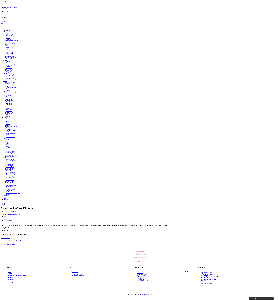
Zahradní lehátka (10, 100)
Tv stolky (8, 39)
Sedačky (8, 42)
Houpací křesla (9, 47)
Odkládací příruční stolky (12, 40)
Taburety (8, 45)
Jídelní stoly (9, 49)
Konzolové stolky (10, 85)
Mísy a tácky (9, 134)
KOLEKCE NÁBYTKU (207, 272)
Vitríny (8, 38)
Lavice (7, 86)
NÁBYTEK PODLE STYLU (208, 274)
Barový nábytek (10, 56)
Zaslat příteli (6, 219)
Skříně (7, 62)
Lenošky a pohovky (10, 43)
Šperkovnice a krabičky (11, 130)
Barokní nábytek (10, 184)
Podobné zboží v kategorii (11, 241)
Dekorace (5, 120)
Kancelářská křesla (10, 75)
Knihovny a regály (10, 36)
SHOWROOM (140, 261)
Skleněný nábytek (10, 181)
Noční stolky (9, 65)
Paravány (8, 148)
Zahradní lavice (9, 101)
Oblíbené (3, 5)
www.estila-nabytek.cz (142, 294)
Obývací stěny (9, 35)
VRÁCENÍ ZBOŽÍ (141, 279)
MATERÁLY (204, 280)
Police (7, 139)
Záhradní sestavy (10, 104)
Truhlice (8, 142)
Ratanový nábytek (10, 170)
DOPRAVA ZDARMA (140, 258)
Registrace (3, 3)
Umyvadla (8, 95)
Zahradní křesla (9, 98)
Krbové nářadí (9, 155)
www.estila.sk (151, 294)
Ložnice (5, 60)
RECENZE (10, 281)
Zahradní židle (9, 99)
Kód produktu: (4, 223)
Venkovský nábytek (10, 164)
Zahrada (5, 96)
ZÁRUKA (139, 276)
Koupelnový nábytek (11, 92)
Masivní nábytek (10, 180)
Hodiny (8, 131)
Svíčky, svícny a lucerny (12, 126)
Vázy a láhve (9, 129)
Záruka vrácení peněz (5, 238)
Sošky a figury (9, 125)
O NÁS (9, 272)
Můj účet (5, 8)
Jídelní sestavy (9, 53)
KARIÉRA (10, 277)
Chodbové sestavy (10, 82)
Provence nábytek (10, 169)
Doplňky (5, 138)
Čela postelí (9, 69)
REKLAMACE (140, 278)
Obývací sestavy (10, 34)
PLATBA (10, 274)
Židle (7, 88)
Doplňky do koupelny (11, 94)
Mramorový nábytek (11, 185)
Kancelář (5, 73)
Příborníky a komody (11, 52)
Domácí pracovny (10, 74)
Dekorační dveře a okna (11, 150)
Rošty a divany (9, 72)
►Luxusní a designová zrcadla (8, 244)
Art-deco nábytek (10, 163)
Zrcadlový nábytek (10, 174)
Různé (7, 122)
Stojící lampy (9, 109)
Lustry (7, 108)
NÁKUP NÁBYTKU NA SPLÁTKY (17, 275)
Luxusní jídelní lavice (11, 58)
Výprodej (5, 199)
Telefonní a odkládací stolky (12, 87)
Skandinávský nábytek (11, 176)
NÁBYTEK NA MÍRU (77, 274)
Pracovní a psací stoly (11, 79)
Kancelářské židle (10, 78)
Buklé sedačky (9, 191)
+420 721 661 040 (140, 251)
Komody (8, 66)
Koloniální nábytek (10, 160)
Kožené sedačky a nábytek (12, 178)
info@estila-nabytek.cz (140, 254)
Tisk (5, 216)
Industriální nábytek (10, 168)
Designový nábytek (10, 177)
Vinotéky (8, 147)
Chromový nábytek (10, 189)
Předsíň (5, 81)
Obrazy (8, 121)
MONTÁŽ (74, 273)
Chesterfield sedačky (11, 173)
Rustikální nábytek (10, 172)
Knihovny (8, 77)
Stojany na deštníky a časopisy (13, 156)
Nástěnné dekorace (10, 137)
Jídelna (5, 48)
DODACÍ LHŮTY (141, 275)
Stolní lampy (9, 111)
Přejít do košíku (4, 23)
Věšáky (8, 90)
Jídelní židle (9, 51)
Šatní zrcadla (9, 68)
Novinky (5, 195)
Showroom (6, 197)
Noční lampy (9, 107)
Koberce (8, 124)
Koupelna (5, 91)
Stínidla (8, 116)
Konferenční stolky (10, 32)
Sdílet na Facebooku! (8, 218)
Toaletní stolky (9, 70)
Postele (8, 61)
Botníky (8, 83)
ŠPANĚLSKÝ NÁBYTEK (207, 278)
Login (6, 11)
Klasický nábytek (10, 159)
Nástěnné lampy (10, 114)
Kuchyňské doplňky (11, 57)
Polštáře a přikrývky (11, 133)
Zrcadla (5, 117)
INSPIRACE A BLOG (206, 283)
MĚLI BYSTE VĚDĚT (206, 275)
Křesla (7, 44)
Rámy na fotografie (10, 135)
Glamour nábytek (10, 194)
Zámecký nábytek (10, 182)
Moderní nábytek (10, 167)
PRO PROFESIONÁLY (142, 280)
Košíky (8, 128)
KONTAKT (11, 282)
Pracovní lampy (10, 112)
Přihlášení (3, 2)
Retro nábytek (9, 161)
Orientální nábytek (10, 186)
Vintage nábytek (10, 165)
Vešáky (8, 141)
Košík (2, 13)
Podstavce (8, 144)
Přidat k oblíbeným (7, 220)
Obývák (5, 31)
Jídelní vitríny (9, 55)
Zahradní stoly (9, 103)
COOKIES (10, 279)
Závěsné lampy (9, 113)
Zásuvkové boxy (10, 152)
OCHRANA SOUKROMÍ (143, 274)
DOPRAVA (75, 272)
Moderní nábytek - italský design (13, 193)
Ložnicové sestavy (10, 64)
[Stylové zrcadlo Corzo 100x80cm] (11, 214)
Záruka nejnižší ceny (5, 236)
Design (5, 198)
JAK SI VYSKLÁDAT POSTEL (209, 279)
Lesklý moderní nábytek (11, 187)
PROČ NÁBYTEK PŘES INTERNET (210, 276)
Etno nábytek (9, 190)
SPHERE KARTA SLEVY (78, 275)
